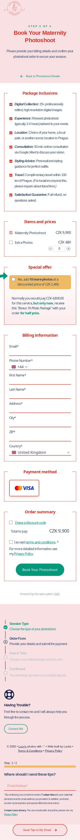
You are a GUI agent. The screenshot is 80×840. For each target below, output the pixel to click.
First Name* (17, 375)
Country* (15, 446)
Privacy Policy (23, 553)
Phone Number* (21, 360)
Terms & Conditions (30, 750)
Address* (16, 403)
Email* (13, 346)
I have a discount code (30, 522)
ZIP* (12, 432)
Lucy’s (22, 746)
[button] (24, 488)
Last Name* (17, 389)
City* (12, 417)
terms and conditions (40, 542)
